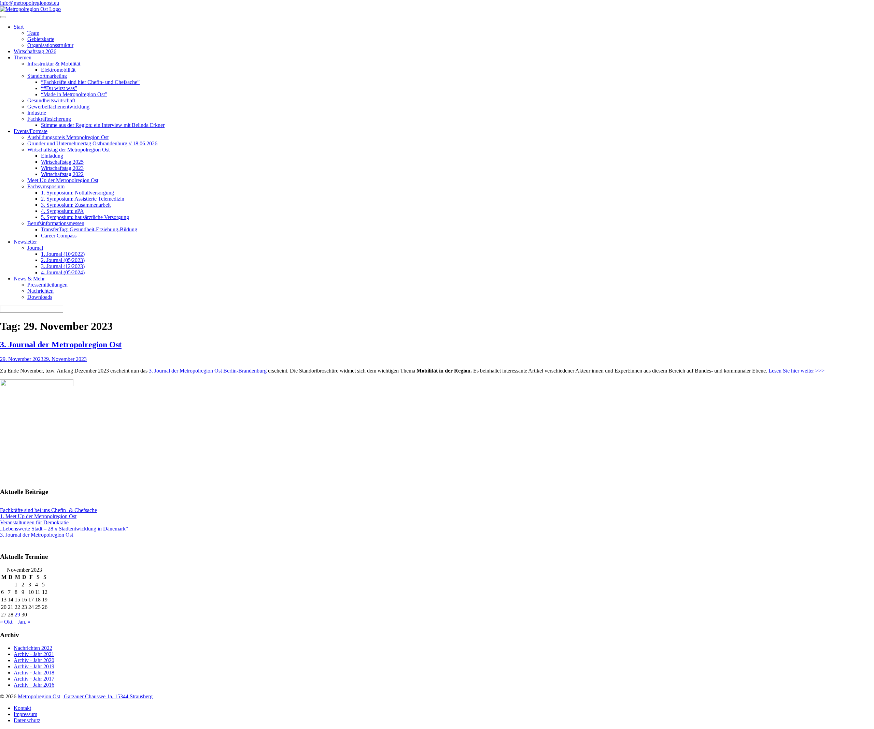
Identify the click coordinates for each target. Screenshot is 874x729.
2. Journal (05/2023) (63, 260)
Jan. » (24, 622)
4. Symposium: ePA (62, 211)
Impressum (25, 714)
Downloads (39, 297)
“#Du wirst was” (59, 88)
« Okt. (7, 622)
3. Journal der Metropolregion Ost (61, 344)
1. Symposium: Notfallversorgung (77, 192)
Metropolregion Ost (39, 696)
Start (19, 27)
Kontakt (22, 708)
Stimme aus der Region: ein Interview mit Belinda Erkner (103, 125)
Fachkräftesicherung (49, 119)
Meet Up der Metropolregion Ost (62, 180)
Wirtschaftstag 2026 (35, 51)
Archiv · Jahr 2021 (34, 654)
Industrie (36, 113)
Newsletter (25, 242)
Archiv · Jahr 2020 (34, 660)
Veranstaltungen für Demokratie (34, 522)
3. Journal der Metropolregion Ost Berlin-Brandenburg (207, 371)
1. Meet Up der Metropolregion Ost (38, 516)
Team (33, 33)
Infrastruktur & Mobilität (53, 64)
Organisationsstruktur (50, 45)
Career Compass (58, 235)
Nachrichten (40, 291)
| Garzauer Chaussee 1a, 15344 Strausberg (107, 696)
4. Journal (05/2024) (63, 272)
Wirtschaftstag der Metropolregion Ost (68, 149)
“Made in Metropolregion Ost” (74, 94)
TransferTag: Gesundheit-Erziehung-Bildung (89, 229)
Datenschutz (27, 720)
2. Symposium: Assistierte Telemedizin (82, 199)
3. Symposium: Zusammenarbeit (76, 205)
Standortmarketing (47, 76)
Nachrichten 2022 (33, 648)
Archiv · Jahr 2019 (34, 666)
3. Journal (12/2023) (63, 266)
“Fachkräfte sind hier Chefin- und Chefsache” (90, 82)
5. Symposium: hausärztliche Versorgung (85, 217)
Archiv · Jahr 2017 (34, 679)
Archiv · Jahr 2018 (34, 672)
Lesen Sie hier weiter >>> (795, 371)
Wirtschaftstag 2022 (62, 174)
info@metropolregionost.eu (29, 3)
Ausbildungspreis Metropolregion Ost (68, 137)
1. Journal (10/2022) (63, 254)
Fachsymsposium (46, 186)
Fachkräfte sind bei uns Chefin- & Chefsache (48, 510)
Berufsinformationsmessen (55, 223)
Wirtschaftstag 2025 (62, 162)
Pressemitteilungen (47, 285)
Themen (22, 57)
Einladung (52, 156)
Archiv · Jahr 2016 (34, 685)
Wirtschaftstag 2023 (62, 168)
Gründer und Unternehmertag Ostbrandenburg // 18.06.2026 (92, 143)
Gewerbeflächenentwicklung (58, 107)
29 (17, 614)
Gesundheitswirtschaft (51, 100)
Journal (35, 248)
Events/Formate (30, 131)
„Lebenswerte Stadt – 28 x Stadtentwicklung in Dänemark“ (64, 528)
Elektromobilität (58, 70)
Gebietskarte (40, 39)
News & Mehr (29, 278)
